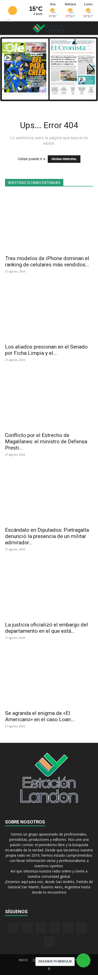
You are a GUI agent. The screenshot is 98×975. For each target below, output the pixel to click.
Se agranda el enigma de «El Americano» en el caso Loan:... (40, 716)
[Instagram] (27, 927)
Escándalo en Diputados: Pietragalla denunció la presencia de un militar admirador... (47, 536)
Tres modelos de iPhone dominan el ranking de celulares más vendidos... (47, 261)
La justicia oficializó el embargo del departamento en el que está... (46, 628)
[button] (9, 28)
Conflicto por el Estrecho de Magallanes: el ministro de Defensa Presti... (46, 441)
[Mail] (41, 928)
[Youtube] (49, 942)
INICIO (23, 960)
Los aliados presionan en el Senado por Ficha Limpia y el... (46, 350)
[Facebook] (14, 928)
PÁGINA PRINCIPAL (64, 159)
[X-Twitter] (68, 928)
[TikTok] (55, 928)
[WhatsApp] (82, 928)
